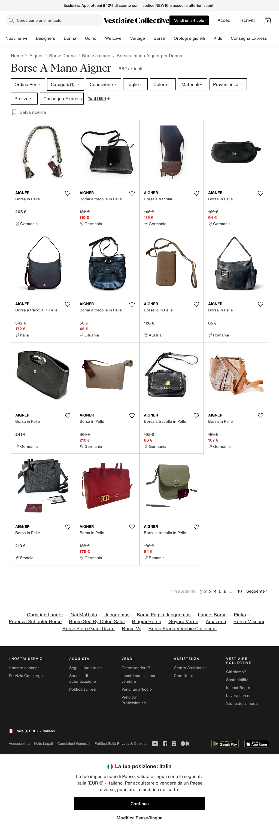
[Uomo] (101, 38)
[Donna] (80, 38)
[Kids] (226, 38)
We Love (113, 38)
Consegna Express (249, 38)
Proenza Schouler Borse (35, 621)
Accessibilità (19, 743)
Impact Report (239, 688)
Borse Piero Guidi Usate (88, 628)
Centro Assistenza (190, 668)
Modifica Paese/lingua (139, 817)
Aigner (36, 55)
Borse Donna (62, 55)
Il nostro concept (24, 668)
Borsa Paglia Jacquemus (163, 614)
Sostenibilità (237, 680)
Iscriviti (247, 20)
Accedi (224, 20)
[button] (268, 20)
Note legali (43, 743)
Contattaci (183, 676)
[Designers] (59, 38)
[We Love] (125, 38)
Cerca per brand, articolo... (41, 20)
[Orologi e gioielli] (209, 38)
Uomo (90, 38)
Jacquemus (116, 614)
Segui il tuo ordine (85, 668)
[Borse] (169, 38)
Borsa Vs (131, 628)
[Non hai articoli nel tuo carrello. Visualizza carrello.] (268, 20)
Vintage (137, 38)
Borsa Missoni (248, 621)
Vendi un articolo (189, 20)
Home (17, 55)
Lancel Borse (212, 614)
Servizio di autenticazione (82, 678)
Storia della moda (241, 703)
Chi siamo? (236, 672)
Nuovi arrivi (16, 38)
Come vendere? (136, 668)
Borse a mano (96, 55)
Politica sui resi (82, 689)
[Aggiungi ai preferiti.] (67, 193)
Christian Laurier (45, 614)
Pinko (240, 614)
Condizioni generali (73, 743)
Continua (140, 803)
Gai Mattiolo (83, 614)
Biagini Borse (146, 621)
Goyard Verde (183, 621)
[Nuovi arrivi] (31, 38)
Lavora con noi (239, 696)
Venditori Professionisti (134, 700)
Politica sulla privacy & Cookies (121, 743)
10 (239, 591)
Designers (45, 38)
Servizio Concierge (26, 676)
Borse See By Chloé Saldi (97, 621)
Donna (70, 38)
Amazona (216, 621)
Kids (218, 38)
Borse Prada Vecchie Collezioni (182, 628)
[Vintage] (149, 38)
